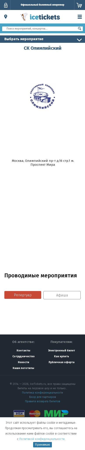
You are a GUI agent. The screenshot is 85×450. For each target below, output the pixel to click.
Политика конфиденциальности (42, 392)
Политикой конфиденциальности (42, 439)
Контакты (23, 350)
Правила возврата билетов (42, 401)
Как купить (61, 356)
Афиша (62, 295)
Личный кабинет (5, 5)
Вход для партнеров (42, 397)
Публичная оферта (62, 362)
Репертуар (23, 295)
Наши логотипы (23, 368)
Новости (23, 362)
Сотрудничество (23, 356)
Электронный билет (61, 350)
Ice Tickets (40, 21)
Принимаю (42, 445)
